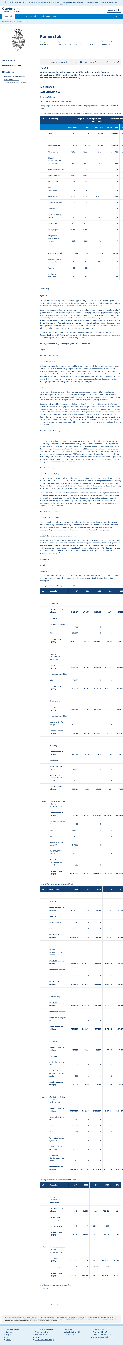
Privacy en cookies (41, 1332)
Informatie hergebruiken (44, 1329)
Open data (68, 1329)
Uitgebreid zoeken (31, 16)
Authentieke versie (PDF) (56, 62)
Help (7, 1337)
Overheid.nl (7, 17)
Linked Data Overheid (72, 1332)
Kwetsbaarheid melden (43, 1340)
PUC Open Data (69, 1335)
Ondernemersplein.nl (100, 1335)
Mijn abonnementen (48, 16)
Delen (114, 62)
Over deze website (12, 1329)
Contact (9, 1332)
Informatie (75, 62)
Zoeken (8, 1340)
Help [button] (116, 16)
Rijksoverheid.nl (98, 1332)
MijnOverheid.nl (99, 1329)
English (8, 1335)
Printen (102, 62)
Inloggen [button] (111, 10)
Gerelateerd (89, 62)
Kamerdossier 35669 (11, 80)
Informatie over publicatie (11, 66)
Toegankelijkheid (41, 1335)
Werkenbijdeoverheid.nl (101, 1337)
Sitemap (38, 1337)
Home (19, 16)
